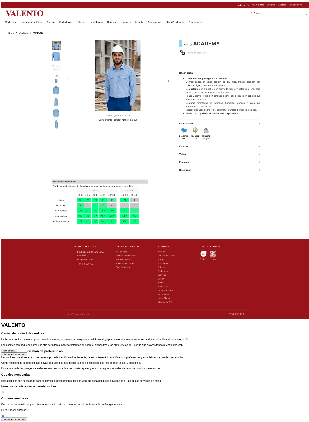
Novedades (195, 22)
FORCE (125, 120)
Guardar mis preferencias (14, 354)
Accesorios (154, 22)
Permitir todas (9, 351)
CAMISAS (23, 33)
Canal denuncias (123, 267)
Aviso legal (121, 252)
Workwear (10, 22)
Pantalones (96, 22)
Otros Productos (174, 22)
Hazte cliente (164, 298)
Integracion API (165, 302)
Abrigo (51, 22)
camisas (112, 22)
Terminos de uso (124, 259)
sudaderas (65, 22)
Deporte (126, 22)
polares (80, 22)
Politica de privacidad (126, 255)
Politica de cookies (125, 263)
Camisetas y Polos (31, 22)
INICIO (11, 33)
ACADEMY (38, 33)
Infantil (139, 22)
